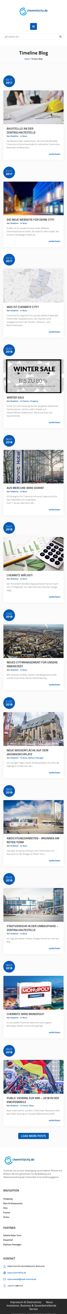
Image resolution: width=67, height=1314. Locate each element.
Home (27, 58)
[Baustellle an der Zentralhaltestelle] (33, 107)
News (24, 136)
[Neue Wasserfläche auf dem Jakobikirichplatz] (33, 729)
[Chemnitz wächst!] (33, 554)
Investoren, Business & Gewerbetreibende (31, 1305)
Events (25, 1105)
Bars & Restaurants (13, 1203)
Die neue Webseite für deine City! (30, 219)
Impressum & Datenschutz (25, 1302)
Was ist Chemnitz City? (23, 307)
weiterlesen (54, 154)
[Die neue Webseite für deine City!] (33, 198)
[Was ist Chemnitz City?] (33, 286)
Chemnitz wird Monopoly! (25, 1014)
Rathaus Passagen (36, 757)
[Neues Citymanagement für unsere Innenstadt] (33, 641)
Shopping (34, 401)
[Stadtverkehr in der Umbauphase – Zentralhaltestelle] (33, 905)
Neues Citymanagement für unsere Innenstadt (32, 664)
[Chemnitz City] (33, 11)
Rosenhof (8, 1240)
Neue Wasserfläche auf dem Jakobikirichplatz (27, 752)
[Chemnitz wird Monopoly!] (33, 993)
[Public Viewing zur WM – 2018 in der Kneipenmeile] (33, 1077)
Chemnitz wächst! (20, 575)
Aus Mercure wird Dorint (25, 488)
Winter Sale (15, 397)
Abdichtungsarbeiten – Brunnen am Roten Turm (33, 840)
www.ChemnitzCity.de (16, 1272)
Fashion (25, 401)
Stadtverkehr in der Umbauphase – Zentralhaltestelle (32, 928)
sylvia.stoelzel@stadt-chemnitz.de (21, 1279)
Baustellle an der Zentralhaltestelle (21, 130)
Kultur (6, 1217)
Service (33, 1309)
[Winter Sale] (33, 376)
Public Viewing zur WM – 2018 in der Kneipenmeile (33, 1100)
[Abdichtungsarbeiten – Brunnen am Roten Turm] (33, 817)
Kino (5, 1208)
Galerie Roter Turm (12, 1235)
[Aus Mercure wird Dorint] (33, 467)
